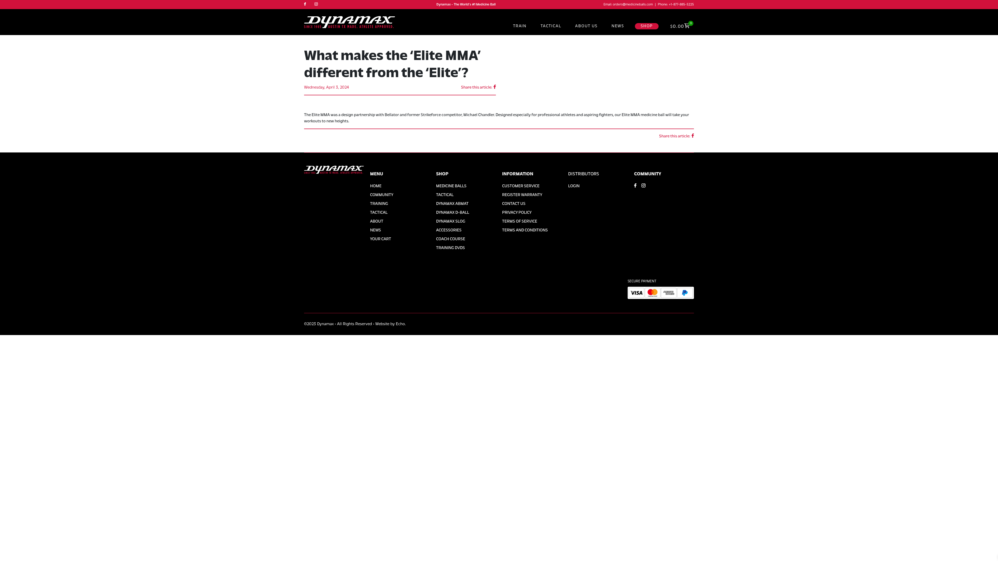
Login (574, 186)
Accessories (449, 230)
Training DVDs (450, 248)
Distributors (583, 174)
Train (520, 26)
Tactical (551, 26)
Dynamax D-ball (452, 213)
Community (381, 195)
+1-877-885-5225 (681, 4)
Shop (647, 26)
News (618, 26)
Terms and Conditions (525, 230)
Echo (400, 324)
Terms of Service (519, 221)
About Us (586, 26)
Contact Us (514, 204)
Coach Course (450, 239)
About (376, 221)
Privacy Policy (516, 213)
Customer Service (521, 186)
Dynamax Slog (450, 221)
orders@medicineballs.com (633, 4)
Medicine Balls (451, 186)
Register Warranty (522, 195)
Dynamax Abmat (452, 204)
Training (379, 204)
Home (376, 186)
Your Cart (380, 239)
